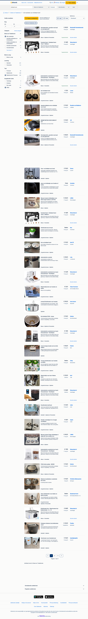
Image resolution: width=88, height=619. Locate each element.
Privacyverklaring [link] (54, 602)
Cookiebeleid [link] (63, 602)
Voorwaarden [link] (30, 2)
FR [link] (77, 2)
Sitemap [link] (52, 606)
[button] (56, 2)
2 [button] (54, 555)
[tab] (59, 18)
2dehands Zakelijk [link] (14, 602)
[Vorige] (48, 555)
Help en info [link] (23, 2)
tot (14, 24)
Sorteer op (72, 15)
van (5, 24)
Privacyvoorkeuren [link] (73, 602)
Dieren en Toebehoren (30, 23)
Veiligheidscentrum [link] (38, 2)
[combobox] (21, 7)
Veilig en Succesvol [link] (26, 602)
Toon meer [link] (9, 50)
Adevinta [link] (46, 606)
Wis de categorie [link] (17, 30)
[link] (15, 2)
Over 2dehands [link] (37, 606)
